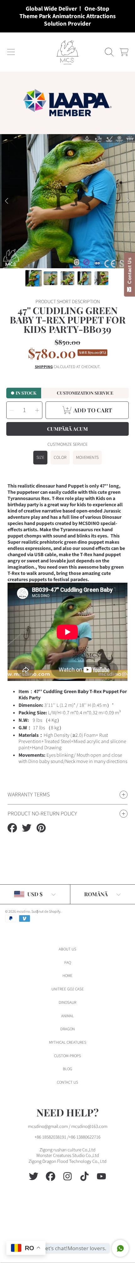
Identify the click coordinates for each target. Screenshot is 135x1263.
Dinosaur (67, 1002)
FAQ (67, 962)
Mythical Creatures (67, 1042)
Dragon (67, 1029)
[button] (11, 52)
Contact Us (129, 272)
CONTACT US (67, 1082)
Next (128, 201)
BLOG (67, 1069)
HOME (67, 976)
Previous (6, 201)
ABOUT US (67, 949)
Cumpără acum (67, 428)
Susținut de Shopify (45, 911)
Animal (67, 1016)
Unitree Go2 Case (67, 989)
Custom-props (67, 1056)
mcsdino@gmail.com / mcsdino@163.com (67, 1126)
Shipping (44, 367)
